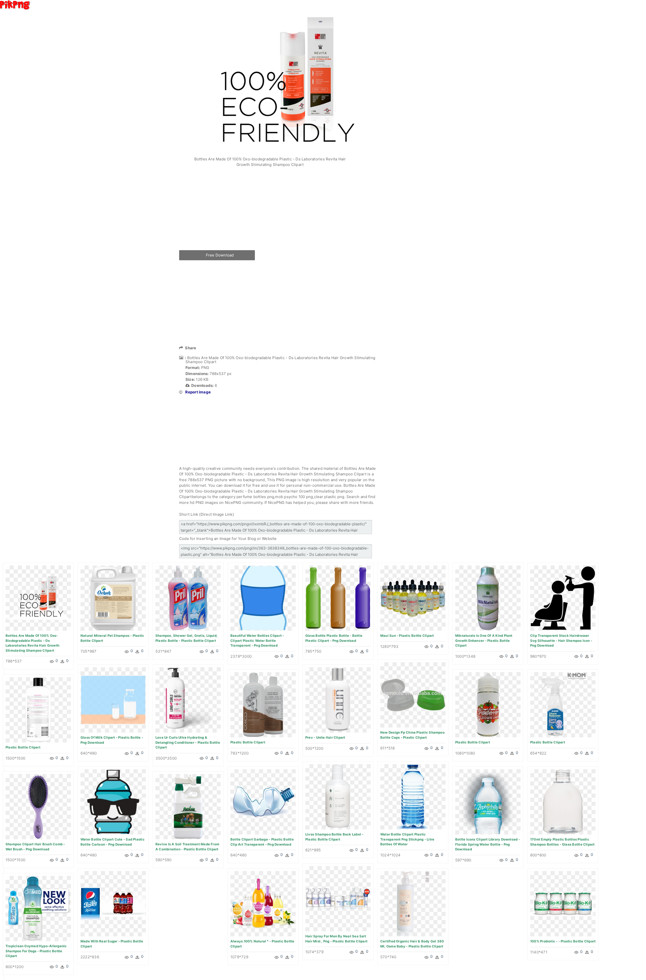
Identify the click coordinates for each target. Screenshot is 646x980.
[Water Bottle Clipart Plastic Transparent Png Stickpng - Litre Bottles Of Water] (413, 796)
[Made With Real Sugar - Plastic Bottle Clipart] (113, 903)
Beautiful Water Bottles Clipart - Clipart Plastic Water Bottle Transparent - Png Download (257, 640)
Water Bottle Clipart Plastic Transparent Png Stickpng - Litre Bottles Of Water (407, 839)
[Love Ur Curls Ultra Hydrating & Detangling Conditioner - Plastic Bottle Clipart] (188, 699)
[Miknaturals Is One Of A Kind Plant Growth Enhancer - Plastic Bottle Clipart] (488, 597)
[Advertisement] (277, 212)
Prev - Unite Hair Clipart (325, 737)
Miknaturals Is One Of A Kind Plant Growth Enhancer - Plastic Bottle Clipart (484, 640)
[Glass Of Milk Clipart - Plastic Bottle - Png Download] (113, 699)
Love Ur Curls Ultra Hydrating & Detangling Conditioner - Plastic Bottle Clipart (187, 742)
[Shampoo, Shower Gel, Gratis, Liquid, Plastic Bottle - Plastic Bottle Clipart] (188, 597)
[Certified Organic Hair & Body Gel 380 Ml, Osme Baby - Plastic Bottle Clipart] (413, 903)
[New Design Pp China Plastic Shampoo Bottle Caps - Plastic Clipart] (413, 694)
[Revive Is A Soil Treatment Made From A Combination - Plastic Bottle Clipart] (188, 806)
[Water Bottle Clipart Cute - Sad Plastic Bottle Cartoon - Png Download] (113, 801)
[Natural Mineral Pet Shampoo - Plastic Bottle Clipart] (113, 597)
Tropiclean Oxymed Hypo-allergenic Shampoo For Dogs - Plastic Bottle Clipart (36, 951)
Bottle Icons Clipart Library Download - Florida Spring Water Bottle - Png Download (487, 844)
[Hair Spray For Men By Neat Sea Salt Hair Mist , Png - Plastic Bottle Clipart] (338, 898)
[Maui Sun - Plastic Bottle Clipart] (413, 597)
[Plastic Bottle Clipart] (263, 704)
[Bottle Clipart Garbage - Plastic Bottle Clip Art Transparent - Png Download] (263, 801)
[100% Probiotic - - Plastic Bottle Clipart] (563, 903)
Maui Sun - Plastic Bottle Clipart (407, 635)
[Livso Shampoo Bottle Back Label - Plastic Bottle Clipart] (338, 796)
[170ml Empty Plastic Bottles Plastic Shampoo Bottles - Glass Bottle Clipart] (563, 801)
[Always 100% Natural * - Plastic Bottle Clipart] (263, 903)
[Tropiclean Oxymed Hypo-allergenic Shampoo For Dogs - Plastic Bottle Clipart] (38, 908)
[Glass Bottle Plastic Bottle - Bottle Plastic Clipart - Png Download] (338, 597)
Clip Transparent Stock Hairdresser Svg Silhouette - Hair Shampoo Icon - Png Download (561, 640)
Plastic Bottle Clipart (247, 742)
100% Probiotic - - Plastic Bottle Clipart (563, 941)
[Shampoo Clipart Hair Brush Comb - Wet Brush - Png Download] (38, 806)
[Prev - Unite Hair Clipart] (338, 699)
